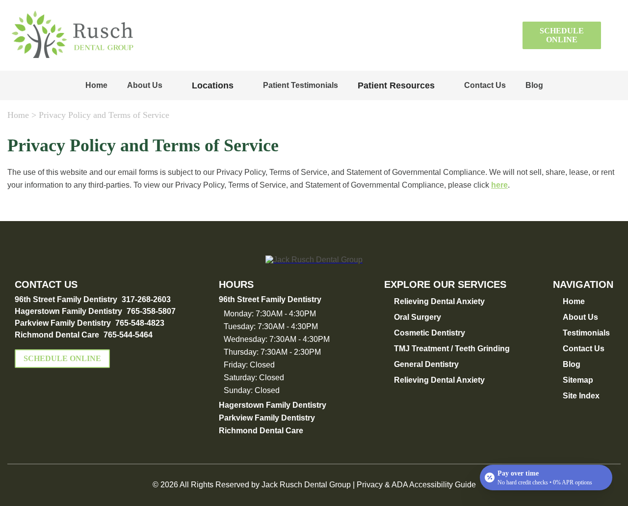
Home (96, 85)
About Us (144, 85)
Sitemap (578, 380)
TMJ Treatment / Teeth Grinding (452, 348)
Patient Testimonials (300, 85)
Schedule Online (562, 35)
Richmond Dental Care (57, 335)
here (499, 185)
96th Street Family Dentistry (66, 299)
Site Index (581, 396)
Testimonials (586, 333)
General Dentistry (426, 364)
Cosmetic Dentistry (429, 333)
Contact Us (485, 85)
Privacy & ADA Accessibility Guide (416, 484)
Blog (534, 85)
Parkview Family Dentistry (63, 323)
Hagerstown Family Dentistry (68, 311)
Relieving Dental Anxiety (439, 301)
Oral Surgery (417, 317)
